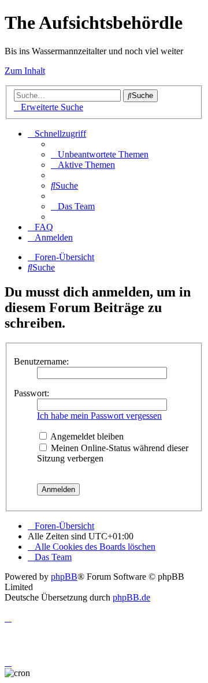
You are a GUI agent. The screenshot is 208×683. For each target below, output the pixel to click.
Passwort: (31, 393)
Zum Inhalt (25, 71)
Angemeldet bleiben (86, 436)
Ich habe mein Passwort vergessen (99, 416)
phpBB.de (131, 597)
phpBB (64, 576)
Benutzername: (41, 361)
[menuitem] (99, 154)
